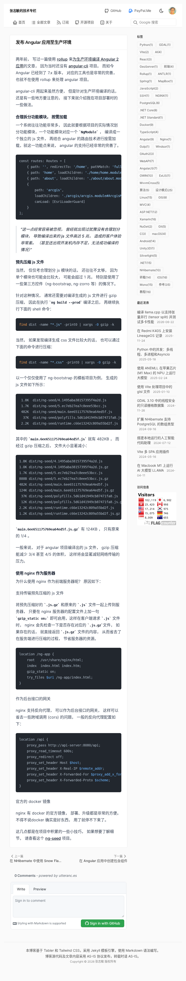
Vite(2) (144, 52)
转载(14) (145, 277)
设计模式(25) (163, 190)
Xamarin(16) (148, 219)
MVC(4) (145, 204)
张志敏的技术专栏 (23, 10)
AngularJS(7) (148, 168)
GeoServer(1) (149, 66)
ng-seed (53, 838)
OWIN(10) (146, 175)
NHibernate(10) (150, 270)
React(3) (146, 59)
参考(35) (164, 284)
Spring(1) (146, 81)
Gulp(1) (144, 146)
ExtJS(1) (164, 175)
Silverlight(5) (148, 255)
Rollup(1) (146, 74)
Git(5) (162, 226)
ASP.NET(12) (148, 212)
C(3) (143, 234)
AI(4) (158, 52)
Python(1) (146, 45)
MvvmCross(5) (150, 183)
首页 (21, 22)
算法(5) (144, 190)
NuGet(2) (146, 226)
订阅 (65, 22)
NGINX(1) (161, 95)
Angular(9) (147, 139)
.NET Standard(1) (151, 117)
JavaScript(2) (149, 88)
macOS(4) (159, 234)
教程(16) (145, 292)
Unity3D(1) (147, 248)
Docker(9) (146, 125)
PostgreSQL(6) (150, 103)
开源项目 (87, 22)
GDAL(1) (164, 45)
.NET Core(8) (148, 110)
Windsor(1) (163, 146)
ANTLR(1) (164, 74)
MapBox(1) (165, 81)
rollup (62, 59)
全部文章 (43, 22)
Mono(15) (146, 284)
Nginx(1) (165, 139)
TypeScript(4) (149, 132)
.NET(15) (145, 263)
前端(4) (169, 66)
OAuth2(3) (147, 154)
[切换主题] (161, 10)
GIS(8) (162, 197)
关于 (109, 22)
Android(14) (147, 241)
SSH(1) (144, 95)
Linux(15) (146, 197)
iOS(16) (162, 277)
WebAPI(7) (147, 161)
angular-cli (78, 65)
